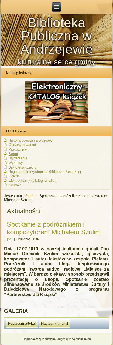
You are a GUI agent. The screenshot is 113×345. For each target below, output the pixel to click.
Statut (13, 154)
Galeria (14, 176)
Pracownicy (18, 149)
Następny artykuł (54, 323)
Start (29, 196)
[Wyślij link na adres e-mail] (9, 239)
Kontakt (15, 185)
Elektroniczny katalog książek (32, 180)
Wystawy (16, 163)
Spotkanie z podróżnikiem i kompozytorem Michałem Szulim (54, 228)
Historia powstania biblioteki (31, 140)
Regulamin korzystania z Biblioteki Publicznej (45, 172)
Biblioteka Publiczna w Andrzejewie (56, 35)
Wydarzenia (18, 158)
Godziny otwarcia (22, 145)
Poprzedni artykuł (22, 323)
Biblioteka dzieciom (24, 167)
